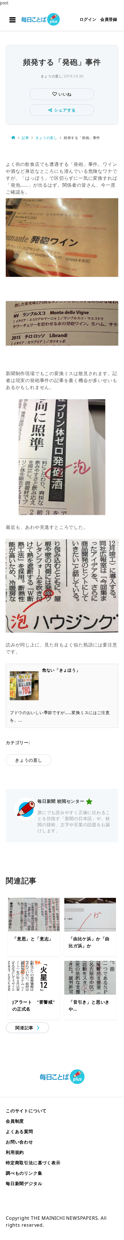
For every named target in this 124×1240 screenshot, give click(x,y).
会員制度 (15, 1121)
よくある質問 (19, 1131)
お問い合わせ (19, 1142)
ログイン (88, 19)
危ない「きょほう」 (61, 670)
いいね (64, 94)
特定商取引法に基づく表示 (33, 1162)
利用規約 (15, 1152)
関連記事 (24, 1027)
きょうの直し (52, 76)
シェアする (65, 110)
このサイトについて (26, 1110)
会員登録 (108, 19)
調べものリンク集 (24, 1173)
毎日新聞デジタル (24, 1183)
